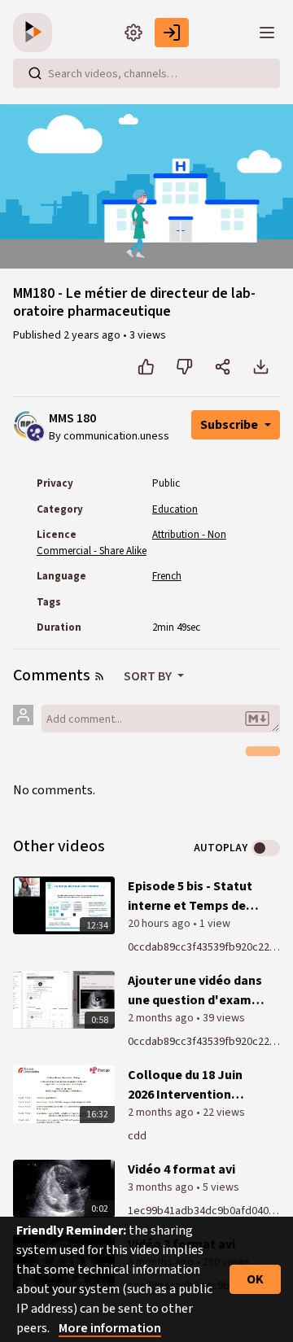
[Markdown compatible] (257, 718)
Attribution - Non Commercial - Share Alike (131, 542)
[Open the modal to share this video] (222, 367)
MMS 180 (72, 418)
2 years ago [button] (93, 335)
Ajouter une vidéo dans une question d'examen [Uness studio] (197, 991)
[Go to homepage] (36, 32)
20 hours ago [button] (160, 924)
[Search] (35, 73)
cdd (137, 1136)
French (166, 576)
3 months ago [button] (162, 1187)
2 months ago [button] (162, 1018)
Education (175, 509)
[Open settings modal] (133, 32)
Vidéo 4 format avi (181, 1169)
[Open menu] (267, 32)
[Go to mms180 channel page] (35, 431)
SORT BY (149, 676)
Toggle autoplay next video (265, 848)
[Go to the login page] (172, 32)
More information (110, 1328)
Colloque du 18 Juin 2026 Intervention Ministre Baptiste (185, 1085)
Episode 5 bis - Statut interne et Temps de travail (190, 896)
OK (255, 1279)
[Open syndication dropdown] (99, 676)
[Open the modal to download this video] (261, 367)
